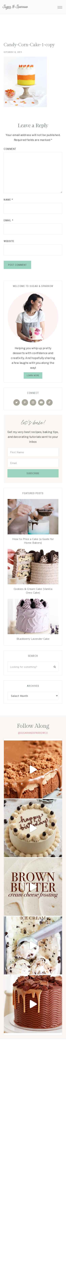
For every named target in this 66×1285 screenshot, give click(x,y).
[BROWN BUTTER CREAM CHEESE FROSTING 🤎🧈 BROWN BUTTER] (33, 887)
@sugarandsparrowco (33, 732)
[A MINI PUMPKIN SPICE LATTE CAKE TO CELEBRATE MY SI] (33, 828)
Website (9, 241)
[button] (60, 6)
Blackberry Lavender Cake (33, 639)
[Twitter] (16, 402)
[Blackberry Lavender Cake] (33, 617)
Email (9, 220)
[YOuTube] (41, 402)
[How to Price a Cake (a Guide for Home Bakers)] (33, 517)
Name (8, 199)
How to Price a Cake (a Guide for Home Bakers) (33, 541)
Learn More (33, 375)
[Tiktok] (49, 402)
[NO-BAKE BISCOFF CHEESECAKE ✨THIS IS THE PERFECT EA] (33, 769)
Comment (10, 148)
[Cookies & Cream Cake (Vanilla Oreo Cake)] (33, 567)
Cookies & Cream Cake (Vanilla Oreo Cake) (33, 591)
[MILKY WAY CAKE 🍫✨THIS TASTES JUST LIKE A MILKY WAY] (33, 1004)
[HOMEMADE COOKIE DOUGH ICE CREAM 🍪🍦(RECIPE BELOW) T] (33, 945)
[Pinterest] (25, 402)
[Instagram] (33, 402)
